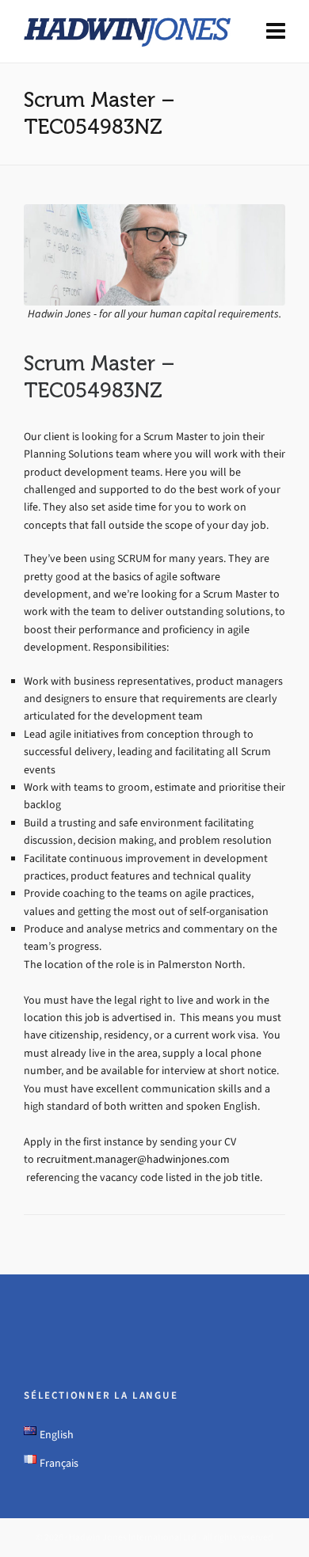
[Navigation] (275, 31)
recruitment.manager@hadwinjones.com (133, 1159)
